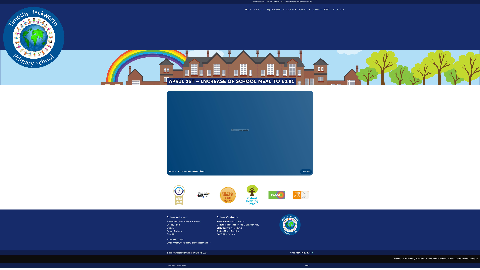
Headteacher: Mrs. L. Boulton (262, 1)
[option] (179, 195)
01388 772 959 (278, 1)
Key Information (274, 9)
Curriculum (303, 9)
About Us (258, 9)
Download (306, 172)
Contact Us (338, 9)
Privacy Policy (181, 265)
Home (248, 9)
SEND (326, 9)
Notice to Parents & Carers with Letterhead (186, 171)
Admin (307, 265)
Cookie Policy (171, 265)
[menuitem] (248, 9)
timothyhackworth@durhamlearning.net (298, 1)
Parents (290, 9)
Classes (315, 9)
